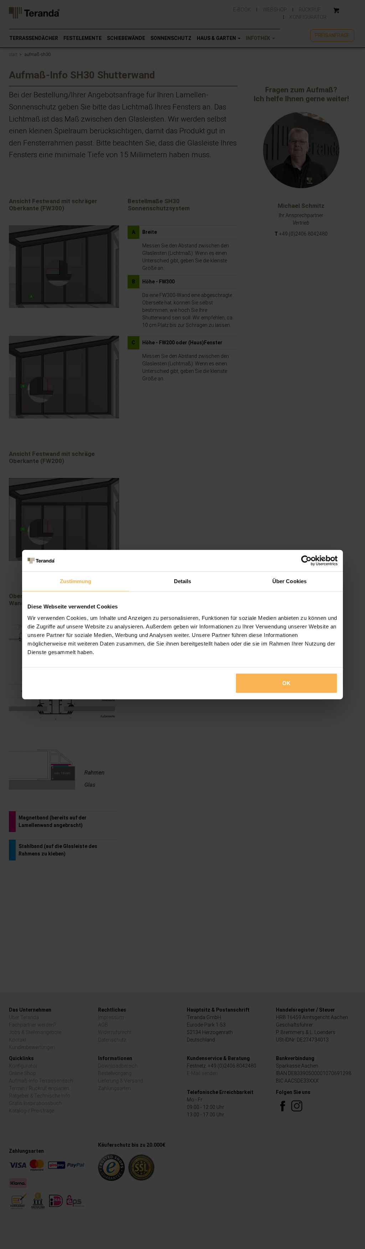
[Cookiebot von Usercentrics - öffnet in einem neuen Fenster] (306, 560)
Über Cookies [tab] (289, 581)
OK (286, 683)
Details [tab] (182, 581)
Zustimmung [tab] (76, 581)
